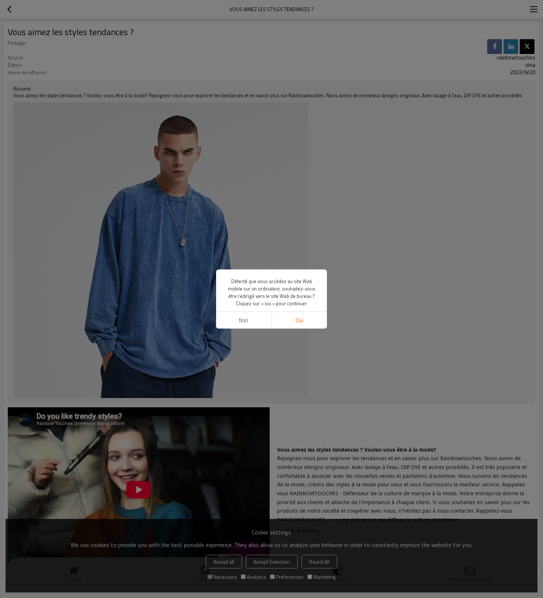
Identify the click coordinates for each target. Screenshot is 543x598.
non (243, 320)
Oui (299, 320)
